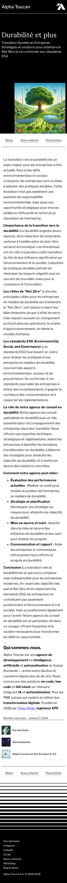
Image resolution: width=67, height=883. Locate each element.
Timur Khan (26, 708)
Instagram (9, 845)
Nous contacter (29, 140)
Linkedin (8, 849)
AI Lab (7, 854)
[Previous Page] (50, 760)
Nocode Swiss (11, 841)
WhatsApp (9, 863)
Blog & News (10, 867)
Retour (9, 140)
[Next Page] (60, 760)
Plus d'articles (54, 140)
